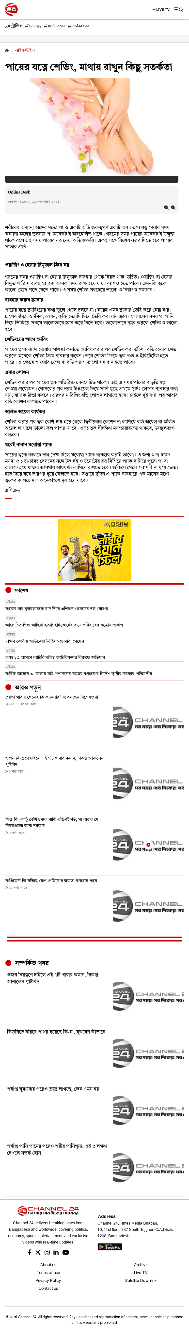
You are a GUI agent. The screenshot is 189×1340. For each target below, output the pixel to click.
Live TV (141, 1272)
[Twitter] (38, 1253)
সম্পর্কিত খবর (31, 963)
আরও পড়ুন (27, 688)
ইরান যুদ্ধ (35, 26)
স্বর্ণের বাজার (56, 26)
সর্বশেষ (20, 591)
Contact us (48, 1288)
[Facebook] (29, 1253)
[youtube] (65, 1253)
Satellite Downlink (141, 1280)
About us (48, 1264)
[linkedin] (56, 1253)
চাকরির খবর (80, 26)
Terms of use (48, 1272)
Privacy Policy (48, 1280)
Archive (141, 1264)
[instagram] (47, 1253)
